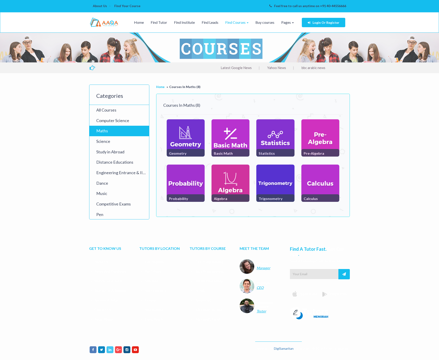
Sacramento (154, 310)
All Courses (106, 109)
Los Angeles (154, 262)
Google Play (337, 294)
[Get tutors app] (309, 313)
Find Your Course (127, 6)
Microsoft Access (208, 310)
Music (101, 193)
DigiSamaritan (284, 348)
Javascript (203, 300)
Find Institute (184, 22)
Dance (102, 183)
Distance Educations (114, 162)
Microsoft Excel (207, 319)
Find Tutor (159, 22)
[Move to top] (431, 352)
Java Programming (209, 271)
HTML (200, 290)
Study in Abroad (110, 151)
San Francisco (155, 290)
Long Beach (154, 319)
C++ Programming (209, 262)
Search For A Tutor (108, 281)
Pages (286, 22)
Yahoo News (263, 68)
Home (139, 22)
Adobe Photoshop (209, 281)
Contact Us (102, 310)
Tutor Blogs (103, 319)
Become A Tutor (106, 300)
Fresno (150, 300)
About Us (100, 6)
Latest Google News (222, 68)
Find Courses (235, 22)
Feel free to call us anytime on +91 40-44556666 (310, 6)
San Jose (151, 281)
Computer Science (112, 120)
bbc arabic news (300, 68)
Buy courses (264, 22)
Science (103, 141)
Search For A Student (110, 290)
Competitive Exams (113, 203)
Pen (99, 214)
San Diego (153, 271)
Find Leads (210, 22)
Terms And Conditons (110, 271)
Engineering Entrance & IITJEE (122, 172)
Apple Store (308, 294)
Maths (102, 130)
